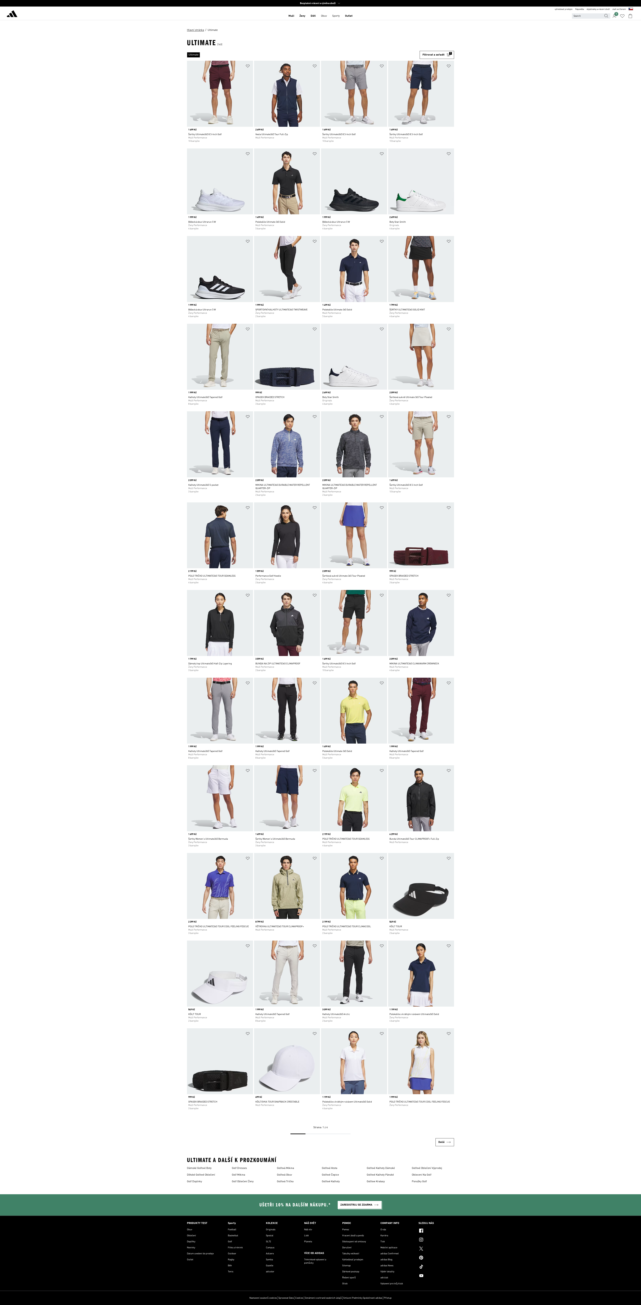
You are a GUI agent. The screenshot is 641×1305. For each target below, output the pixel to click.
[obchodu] (12, 14)
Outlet (349, 16)
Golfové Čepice (330, 1175)
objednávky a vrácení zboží (598, 9)
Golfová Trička (285, 1181)
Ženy (302, 16)
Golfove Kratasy (376, 1181)
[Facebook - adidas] (436, 1231)
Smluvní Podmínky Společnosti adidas (362, 1298)
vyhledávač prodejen (564, 9)
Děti (313, 16)
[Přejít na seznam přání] (622, 16)
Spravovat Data (286, 1298)
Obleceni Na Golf (421, 1175)
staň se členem (619, 9)
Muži (291, 16)
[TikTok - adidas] (436, 1267)
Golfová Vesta (329, 1168)
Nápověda (579, 9)
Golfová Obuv (284, 1175)
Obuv (324, 16)
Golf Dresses (239, 1168)
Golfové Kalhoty (331, 1181)
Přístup (388, 1298)
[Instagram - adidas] (436, 1240)
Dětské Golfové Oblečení (201, 1175)
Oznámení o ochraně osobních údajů (323, 1298)
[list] (303, 55)
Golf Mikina (238, 1175)
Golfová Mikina (285, 1168)
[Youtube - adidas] (436, 1276)
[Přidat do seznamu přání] (247, 66)
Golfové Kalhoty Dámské (381, 1168)
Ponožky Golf (419, 1181)
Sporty (336, 16)
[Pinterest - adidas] (436, 1258)
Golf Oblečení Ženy (243, 1181)
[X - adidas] (436, 1249)
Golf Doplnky (194, 1181)
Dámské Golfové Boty (199, 1168)
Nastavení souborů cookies (263, 1298)
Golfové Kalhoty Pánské (380, 1175)
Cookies (299, 1298)
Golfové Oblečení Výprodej (427, 1168)
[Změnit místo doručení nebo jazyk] (630, 9)
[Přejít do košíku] (630, 16)
